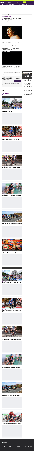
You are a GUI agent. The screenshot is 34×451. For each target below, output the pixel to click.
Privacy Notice (3, 83)
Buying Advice (23, 4)
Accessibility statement (4, 446)
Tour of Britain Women (14, 14)
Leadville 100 (24, 14)
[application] (12, 58)
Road (2, 90)
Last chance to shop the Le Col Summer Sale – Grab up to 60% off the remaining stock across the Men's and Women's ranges (28, 94)
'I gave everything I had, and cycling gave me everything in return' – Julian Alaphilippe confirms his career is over (27, 80)
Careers (10, 446)
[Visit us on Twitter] (18, 2)
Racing (7, 4)
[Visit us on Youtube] (20, 2)
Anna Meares (10, 16)
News (4, 4)
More (30, 4)
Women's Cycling (11, 4)
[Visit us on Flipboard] (21, 2)
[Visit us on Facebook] (17, 2)
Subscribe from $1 (29, 14)
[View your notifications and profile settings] (30, 2)
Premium (16, 4)
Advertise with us (19, 446)
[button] (32, 2)
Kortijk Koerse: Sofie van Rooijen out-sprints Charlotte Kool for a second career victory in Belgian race (28, 90)
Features (27, 4)
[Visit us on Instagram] (19, 2)
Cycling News (5, 19)
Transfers (20, 14)
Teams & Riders (6, 16)
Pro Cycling (3, 16)
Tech (19, 4)
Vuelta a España (8, 14)
